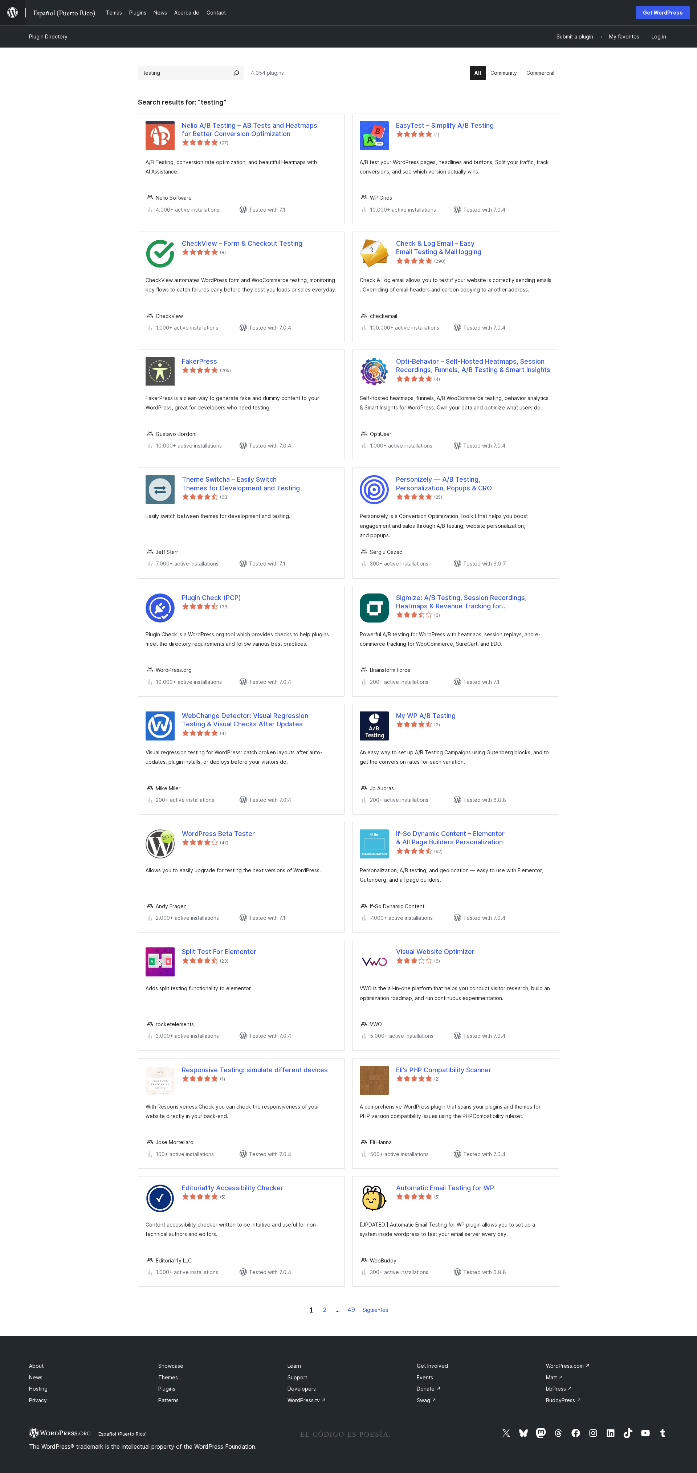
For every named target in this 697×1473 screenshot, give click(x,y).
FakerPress (199, 361)
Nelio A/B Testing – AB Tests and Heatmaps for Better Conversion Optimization (249, 130)
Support (297, 1377)
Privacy (38, 1400)
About (36, 1366)
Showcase (170, 1366)
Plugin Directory (48, 36)
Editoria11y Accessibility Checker (232, 1188)
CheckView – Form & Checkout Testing (242, 243)
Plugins (166, 1389)
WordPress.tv (307, 1400)
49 (351, 1309)
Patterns (168, 1400)
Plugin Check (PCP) (211, 597)
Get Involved (432, 1366)
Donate (429, 1389)
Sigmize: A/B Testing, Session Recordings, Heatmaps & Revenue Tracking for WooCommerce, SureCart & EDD (461, 602)
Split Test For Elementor (219, 951)
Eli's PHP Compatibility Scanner (443, 1070)
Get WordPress (663, 12)
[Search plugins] (236, 73)
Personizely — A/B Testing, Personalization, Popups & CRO (444, 483)
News (35, 1377)
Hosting (38, 1389)
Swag (426, 1400)
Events (425, 1377)
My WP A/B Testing (426, 715)
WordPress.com (568, 1366)
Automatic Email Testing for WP (445, 1188)
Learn (294, 1366)
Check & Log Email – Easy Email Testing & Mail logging (438, 248)
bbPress (559, 1389)
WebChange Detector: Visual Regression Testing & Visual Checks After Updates (245, 720)
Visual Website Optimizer (435, 951)
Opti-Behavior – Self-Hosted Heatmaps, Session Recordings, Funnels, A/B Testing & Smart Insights (473, 366)
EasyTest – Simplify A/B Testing (445, 125)
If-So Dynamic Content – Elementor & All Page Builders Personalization (450, 838)
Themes (168, 1377)
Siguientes (375, 1310)
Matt (554, 1377)
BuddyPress (563, 1400)
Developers (302, 1389)
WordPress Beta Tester (218, 833)
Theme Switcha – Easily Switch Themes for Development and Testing (241, 483)
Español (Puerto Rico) (122, 1434)
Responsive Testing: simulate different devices (255, 1070)
